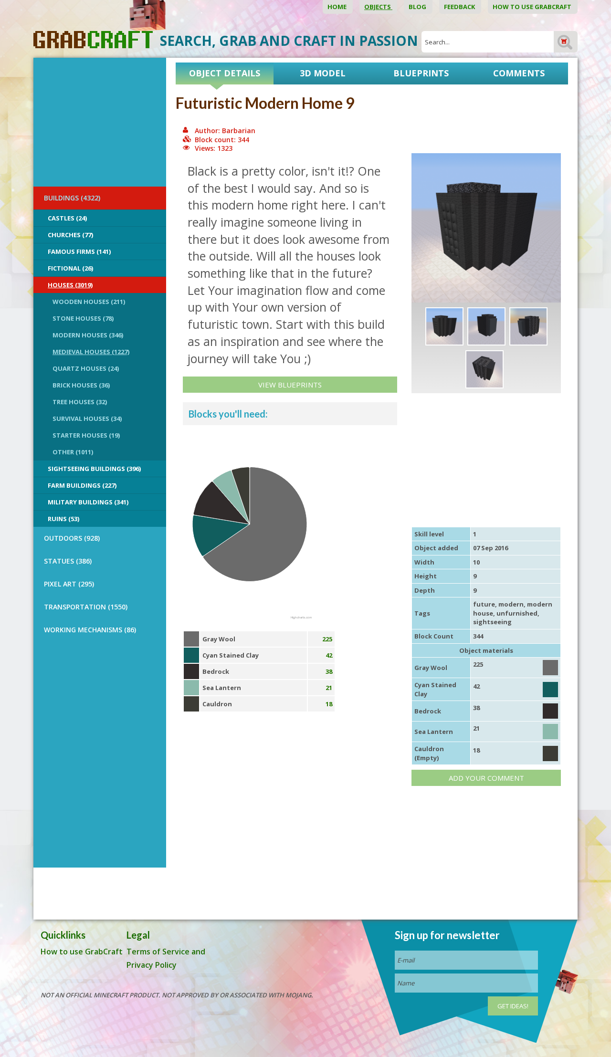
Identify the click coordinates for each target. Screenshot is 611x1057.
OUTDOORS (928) (72, 538)
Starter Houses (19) (86, 435)
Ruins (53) (63, 518)
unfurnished (516, 613)
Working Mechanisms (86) (90, 629)
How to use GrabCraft (533, 6)
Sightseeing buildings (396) (94, 468)
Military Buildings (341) (88, 502)
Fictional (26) (70, 268)
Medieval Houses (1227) (91, 351)
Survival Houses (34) (87, 418)
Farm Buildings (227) (82, 485)
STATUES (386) (68, 560)
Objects (378, 6)
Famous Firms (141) (79, 251)
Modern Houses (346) (88, 335)
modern (511, 604)
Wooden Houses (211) (89, 301)
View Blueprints (290, 384)
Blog (418, 6)
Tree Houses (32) (80, 402)
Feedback (460, 6)
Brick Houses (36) (81, 385)
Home (337, 6)
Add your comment (486, 778)
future (484, 604)
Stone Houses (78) (83, 318)
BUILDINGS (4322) (72, 197)
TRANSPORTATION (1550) (85, 606)
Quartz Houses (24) (86, 368)
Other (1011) (73, 452)
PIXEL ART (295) (69, 583)
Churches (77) (70, 234)
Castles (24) (67, 218)
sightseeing (492, 621)
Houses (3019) (70, 285)
